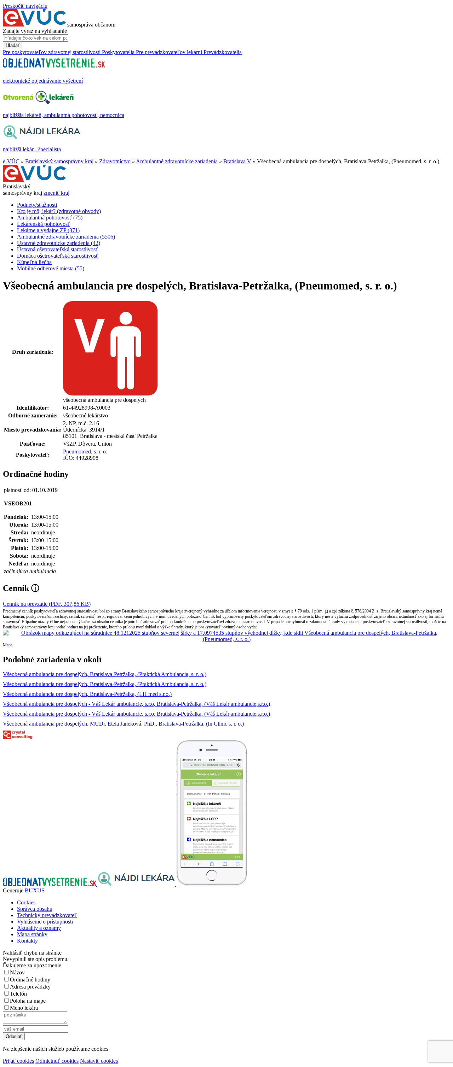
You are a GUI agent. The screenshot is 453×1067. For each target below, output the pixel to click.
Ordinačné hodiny (30, 980)
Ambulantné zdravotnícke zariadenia (177, 161)
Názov (17, 972)
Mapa (7, 645)
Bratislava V (237, 161)
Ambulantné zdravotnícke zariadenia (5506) (66, 237)
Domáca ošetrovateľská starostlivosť (57, 256)
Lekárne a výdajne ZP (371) (48, 230)
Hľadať (12, 45)
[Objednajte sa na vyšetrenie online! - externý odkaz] (50, 884)
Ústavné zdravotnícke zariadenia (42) (58, 243)
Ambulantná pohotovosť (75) (49, 218)
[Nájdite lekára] (136, 884)
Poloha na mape (28, 1001)
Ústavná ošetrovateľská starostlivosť (57, 249)
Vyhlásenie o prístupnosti (45, 922)
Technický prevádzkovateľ (47, 915)
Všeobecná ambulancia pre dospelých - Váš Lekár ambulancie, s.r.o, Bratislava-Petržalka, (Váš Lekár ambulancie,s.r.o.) (136, 704)
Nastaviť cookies (99, 1061)
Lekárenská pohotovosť (43, 224)
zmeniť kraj (56, 193)
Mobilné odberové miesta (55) (50, 268)
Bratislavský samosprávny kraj (59, 161)
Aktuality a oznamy (39, 928)
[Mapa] (226, 636)
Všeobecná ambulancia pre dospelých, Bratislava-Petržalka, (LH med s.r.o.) (87, 694)
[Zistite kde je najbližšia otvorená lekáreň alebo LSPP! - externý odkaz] (211, 884)
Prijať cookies (18, 1061)
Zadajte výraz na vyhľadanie (35, 31)
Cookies (26, 902)
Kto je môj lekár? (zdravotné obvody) (59, 211)
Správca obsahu (34, 909)
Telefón (18, 994)
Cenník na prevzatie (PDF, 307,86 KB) (47, 604)
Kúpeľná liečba (34, 262)
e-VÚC (11, 161)
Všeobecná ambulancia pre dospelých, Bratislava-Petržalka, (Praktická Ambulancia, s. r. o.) (104, 674)
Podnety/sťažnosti (37, 205)
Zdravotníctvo (115, 161)
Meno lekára (24, 1008)
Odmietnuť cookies (57, 1061)
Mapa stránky (32, 934)
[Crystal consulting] (17, 737)
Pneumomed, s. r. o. (85, 452)
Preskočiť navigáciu (25, 6)
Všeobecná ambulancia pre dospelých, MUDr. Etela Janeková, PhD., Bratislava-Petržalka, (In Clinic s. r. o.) (123, 724)
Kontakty (27, 941)
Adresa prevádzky (30, 987)
